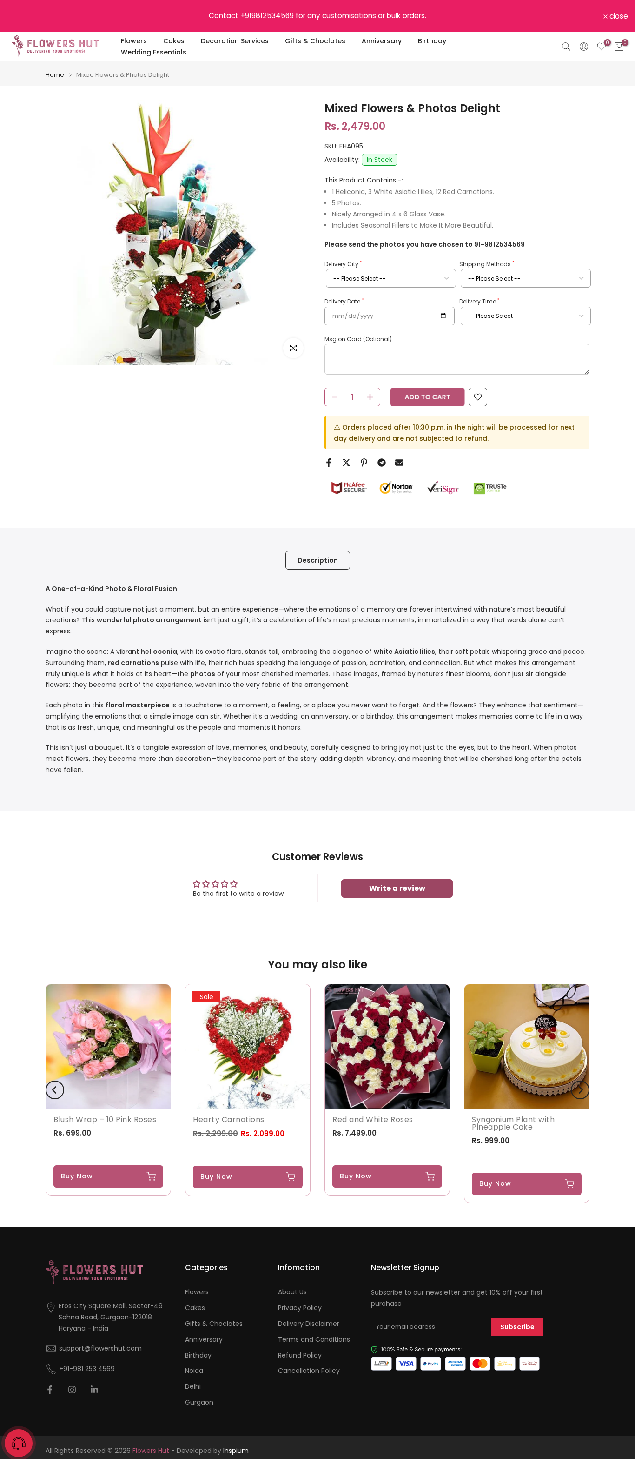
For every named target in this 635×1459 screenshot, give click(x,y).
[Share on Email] (399, 462)
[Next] (580, 1090)
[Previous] (55, 1090)
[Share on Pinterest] (364, 462)
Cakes (174, 41)
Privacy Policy (300, 1308)
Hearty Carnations (229, 1119)
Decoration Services (235, 41)
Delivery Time (479, 301)
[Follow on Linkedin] (94, 1389)
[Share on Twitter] (346, 462)
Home (55, 75)
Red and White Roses (372, 1119)
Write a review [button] (397, 888)
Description (318, 560)
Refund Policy (300, 1355)
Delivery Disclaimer (308, 1323)
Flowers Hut (150, 1450)
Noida (194, 1370)
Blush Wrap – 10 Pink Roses (104, 1119)
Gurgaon (199, 1402)
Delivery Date (344, 301)
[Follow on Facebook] (50, 1389)
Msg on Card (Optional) (358, 339)
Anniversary (382, 41)
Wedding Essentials (153, 52)
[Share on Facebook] (328, 462)
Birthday (432, 41)
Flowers (134, 41)
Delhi (193, 1386)
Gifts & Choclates (315, 41)
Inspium (236, 1450)
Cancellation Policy (309, 1370)
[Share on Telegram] (381, 462)
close (21, 16)
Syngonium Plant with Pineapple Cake (513, 1123)
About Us (292, 1292)
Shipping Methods (486, 264)
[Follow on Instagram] (72, 1389)
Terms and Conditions (314, 1339)
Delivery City (343, 264)
